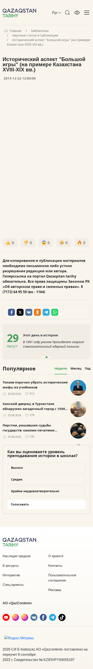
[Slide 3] (49, 357)
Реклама (54, 590)
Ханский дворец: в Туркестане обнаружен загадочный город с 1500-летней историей (34, 406)
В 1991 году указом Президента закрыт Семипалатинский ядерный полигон (53, 344)
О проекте (55, 556)
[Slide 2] (46, 357)
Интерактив (11, 575)
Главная (15, 31)
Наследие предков (16, 556)
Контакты (55, 565)
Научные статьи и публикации (35, 35)
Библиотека (40, 31)
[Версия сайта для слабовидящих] (77, 13)
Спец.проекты (13, 584)
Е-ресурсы (11, 565)
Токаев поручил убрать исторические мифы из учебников (35, 384)
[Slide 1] (43, 357)
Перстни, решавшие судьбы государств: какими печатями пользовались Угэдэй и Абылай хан (33, 428)
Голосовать (20, 504)
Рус (55, 12)
